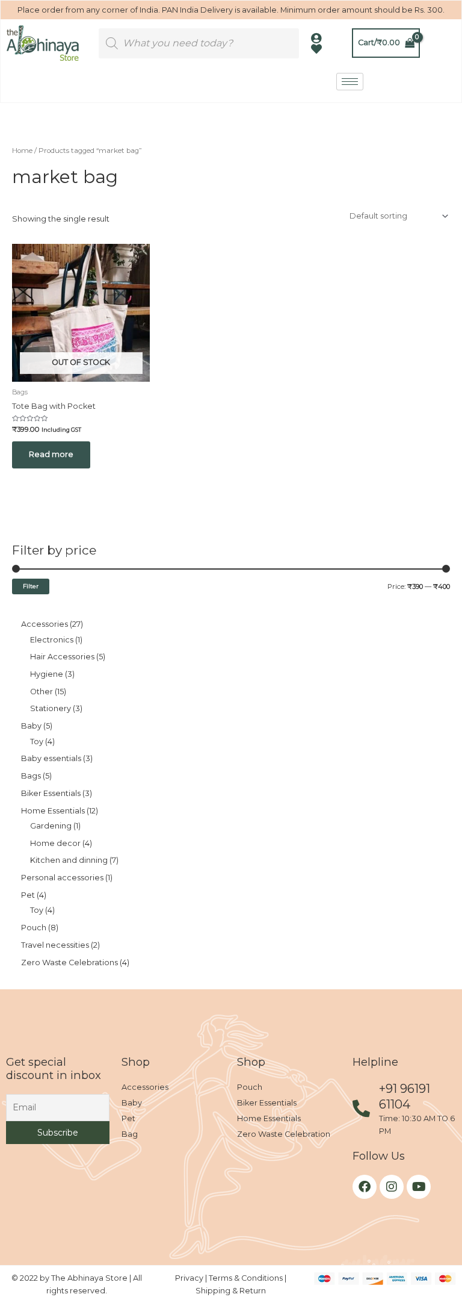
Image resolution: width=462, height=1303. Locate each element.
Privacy (190, 1278)
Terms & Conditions (247, 1278)
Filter (30, 586)
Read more (51, 454)
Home (22, 150)
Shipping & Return (231, 1290)
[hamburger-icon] (349, 81)
